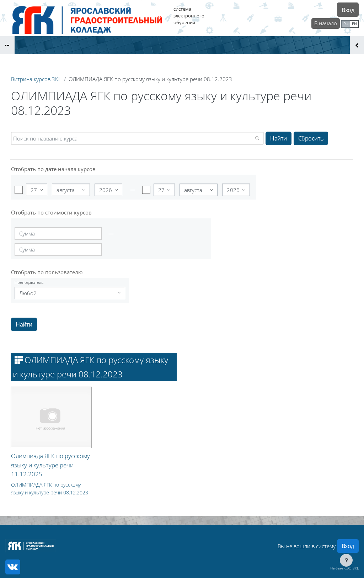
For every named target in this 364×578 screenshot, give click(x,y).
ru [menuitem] (345, 23)
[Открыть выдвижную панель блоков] (357, 45)
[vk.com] (12, 567)
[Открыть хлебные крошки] (7, 45)
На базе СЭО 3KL (344, 568)
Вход (348, 10)
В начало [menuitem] (325, 23)
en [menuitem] (354, 23)
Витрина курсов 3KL (36, 79)
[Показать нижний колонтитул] (346, 560)
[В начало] (30, 545)
